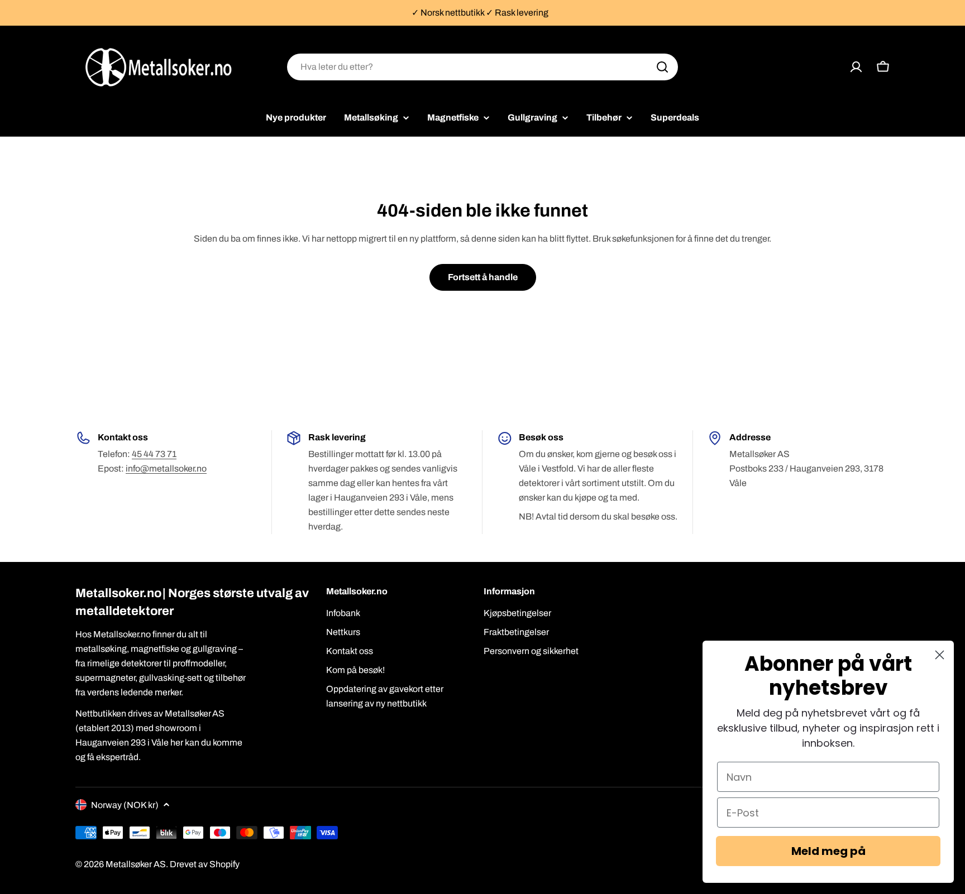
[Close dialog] (939, 655)
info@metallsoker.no (166, 468)
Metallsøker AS (136, 864)
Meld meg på (828, 851)
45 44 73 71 (154, 454)
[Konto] (856, 67)
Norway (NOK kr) (125, 805)
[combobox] (482, 67)
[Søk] (662, 67)
